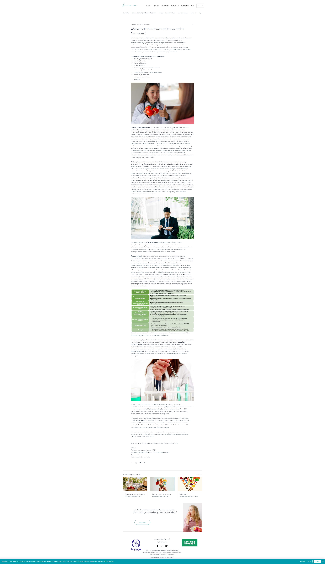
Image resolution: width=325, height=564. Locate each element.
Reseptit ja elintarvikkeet (167, 13)
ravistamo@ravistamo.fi (162, 539)
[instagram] (166, 546)
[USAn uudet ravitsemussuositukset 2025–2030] (190, 484)
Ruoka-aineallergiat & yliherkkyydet (144, 13)
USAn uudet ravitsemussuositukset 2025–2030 (189, 495)
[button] (200, 13)
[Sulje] (323, 561)
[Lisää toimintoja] (193, 24)
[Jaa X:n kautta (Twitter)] (136, 462)
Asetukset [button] (302, 561)
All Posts (125, 13)
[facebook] (157, 546)
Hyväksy (317, 561)
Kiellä (309, 561)
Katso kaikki (199, 474)
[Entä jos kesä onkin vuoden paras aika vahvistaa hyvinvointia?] (135, 484)
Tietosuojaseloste (109, 561)
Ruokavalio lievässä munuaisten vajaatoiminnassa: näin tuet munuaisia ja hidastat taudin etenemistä (161, 495)
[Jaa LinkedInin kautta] (140, 462)
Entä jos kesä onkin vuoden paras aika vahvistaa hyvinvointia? (135, 495)
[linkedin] (162, 546)
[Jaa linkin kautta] (144, 462)
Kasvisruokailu (183, 13)
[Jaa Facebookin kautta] (132, 462)
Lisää (192, 13)
